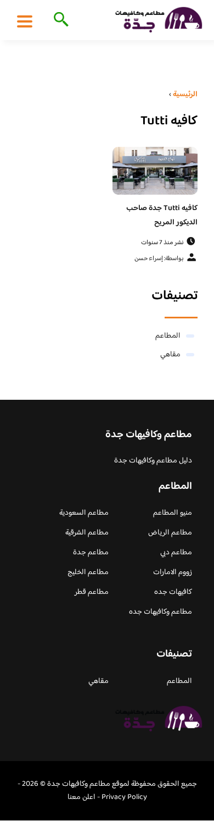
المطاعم (168, 336)
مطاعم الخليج (88, 572)
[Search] (59, 20)
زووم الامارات (172, 572)
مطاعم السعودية (84, 513)
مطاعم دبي (176, 552)
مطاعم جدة (91, 552)
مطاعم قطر (92, 592)
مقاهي (170, 354)
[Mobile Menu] (24, 21)
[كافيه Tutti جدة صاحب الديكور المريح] (155, 171)
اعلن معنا (81, 797)
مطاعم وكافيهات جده (160, 612)
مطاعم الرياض (170, 532)
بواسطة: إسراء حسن (159, 259)
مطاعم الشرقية (87, 532)
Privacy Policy (124, 797)
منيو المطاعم (172, 513)
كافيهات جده (173, 592)
